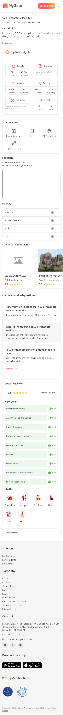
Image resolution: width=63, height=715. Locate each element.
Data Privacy (9, 597)
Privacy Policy (9, 609)
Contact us (8, 586)
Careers (6, 582)
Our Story (7, 578)
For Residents (9, 559)
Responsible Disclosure (14, 601)
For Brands (8, 563)
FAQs (5, 593)
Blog (4, 590)
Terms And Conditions (13, 605)
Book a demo (46, 5)
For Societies (9, 556)
